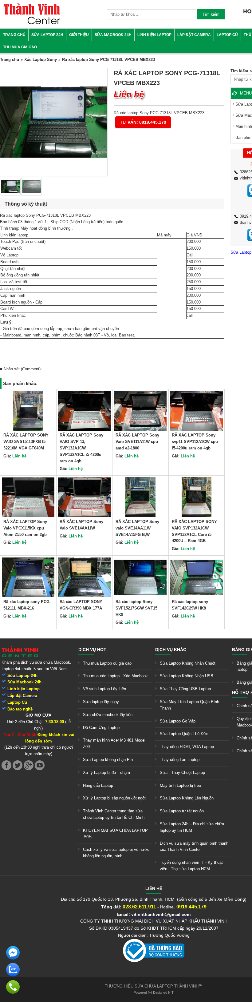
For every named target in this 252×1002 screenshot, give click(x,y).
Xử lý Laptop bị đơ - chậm (106, 772)
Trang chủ (14, 35)
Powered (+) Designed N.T (154, 992)
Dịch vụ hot (92, 649)
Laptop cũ (227, 35)
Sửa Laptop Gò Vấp (177, 721)
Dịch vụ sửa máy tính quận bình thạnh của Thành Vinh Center (194, 846)
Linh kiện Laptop (154, 35)
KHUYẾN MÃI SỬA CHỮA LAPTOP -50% (115, 833)
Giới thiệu (79, 35)
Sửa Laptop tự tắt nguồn (182, 811)
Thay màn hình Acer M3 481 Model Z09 (114, 743)
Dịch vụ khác (170, 649)
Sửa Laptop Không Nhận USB (186, 676)
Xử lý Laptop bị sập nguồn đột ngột (114, 798)
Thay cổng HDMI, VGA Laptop (187, 746)
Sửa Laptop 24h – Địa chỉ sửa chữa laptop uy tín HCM (192, 827)
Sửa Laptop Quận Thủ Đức (184, 733)
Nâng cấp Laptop (98, 785)
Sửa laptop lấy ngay (101, 701)
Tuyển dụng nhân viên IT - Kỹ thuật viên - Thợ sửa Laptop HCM (191, 865)
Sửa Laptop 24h (47, 35)
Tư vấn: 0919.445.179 (143, 122)
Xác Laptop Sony (40, 59)
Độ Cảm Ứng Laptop (101, 727)
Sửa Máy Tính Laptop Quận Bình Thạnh (189, 704)
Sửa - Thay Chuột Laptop (182, 772)
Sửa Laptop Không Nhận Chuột (187, 663)
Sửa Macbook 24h (113, 35)
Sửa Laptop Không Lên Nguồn (187, 798)
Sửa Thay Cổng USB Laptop (185, 688)
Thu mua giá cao (20, 47)
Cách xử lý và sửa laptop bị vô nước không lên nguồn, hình (116, 852)
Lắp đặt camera (194, 35)
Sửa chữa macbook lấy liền (107, 714)
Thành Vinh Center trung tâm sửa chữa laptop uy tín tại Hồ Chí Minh (113, 814)
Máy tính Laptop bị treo (180, 785)
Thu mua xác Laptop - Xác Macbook (115, 676)
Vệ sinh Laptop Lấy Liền (104, 688)
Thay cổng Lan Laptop (179, 759)
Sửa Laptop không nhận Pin (108, 759)
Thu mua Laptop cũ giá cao (107, 663)
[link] (31, 23)
